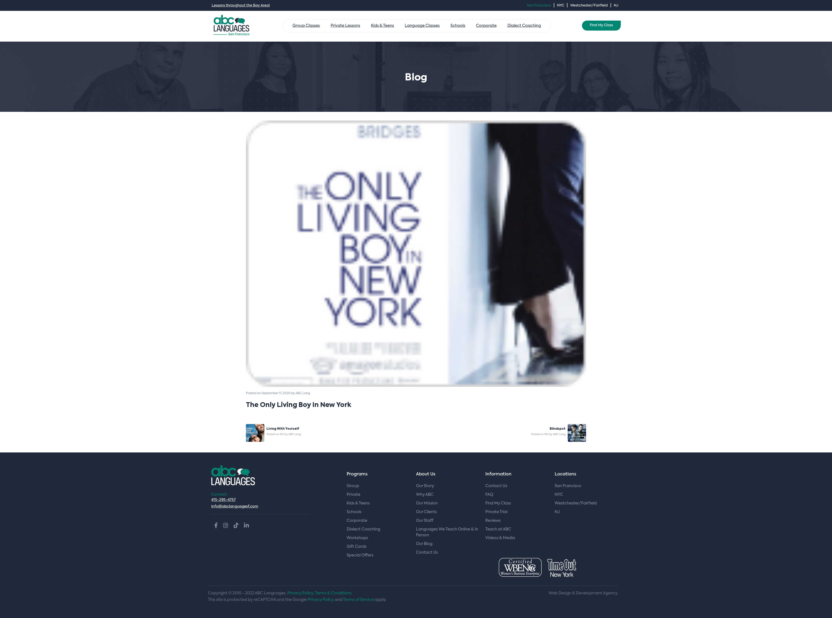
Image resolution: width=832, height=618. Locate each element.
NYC (560, 5)
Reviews (493, 521)
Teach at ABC (498, 529)
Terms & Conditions (333, 593)
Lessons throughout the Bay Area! (241, 5)
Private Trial (496, 512)
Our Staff (424, 521)
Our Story (425, 486)
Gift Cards (356, 547)
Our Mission (427, 503)
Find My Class (601, 25)
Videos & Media (500, 538)
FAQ (489, 495)
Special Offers (360, 555)
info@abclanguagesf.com (234, 506)
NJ (616, 5)
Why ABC (425, 495)
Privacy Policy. (300, 593)
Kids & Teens (382, 26)
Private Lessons (345, 26)
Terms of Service (358, 600)
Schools (457, 26)
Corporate (486, 26)
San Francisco (539, 5)
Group (353, 486)
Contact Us (427, 553)
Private (353, 495)
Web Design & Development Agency (583, 593)
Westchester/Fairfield (589, 5)
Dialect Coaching (524, 26)
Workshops (357, 538)
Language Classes (422, 26)
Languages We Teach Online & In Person (447, 532)
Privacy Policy (321, 600)
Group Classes (306, 26)
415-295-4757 (223, 500)
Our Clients (426, 512)
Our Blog (424, 544)
